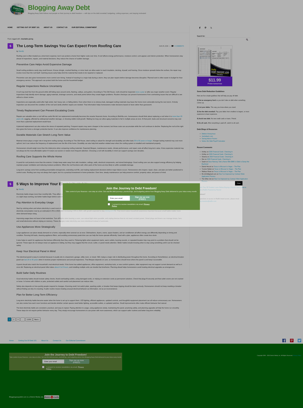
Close (239, 183)
